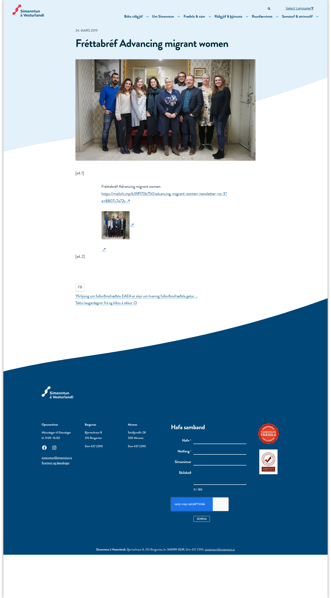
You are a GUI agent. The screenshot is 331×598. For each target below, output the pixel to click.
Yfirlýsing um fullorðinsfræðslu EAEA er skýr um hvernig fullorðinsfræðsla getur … (136, 296)
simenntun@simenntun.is (57, 458)
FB (80, 287)
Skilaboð (185, 472)
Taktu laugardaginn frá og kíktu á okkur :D (106, 303)
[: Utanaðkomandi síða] (118, 225)
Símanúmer (183, 462)
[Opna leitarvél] (269, 9)
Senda (202, 519)
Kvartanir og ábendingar (56, 463)
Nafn (186, 440)
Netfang (184, 451)
